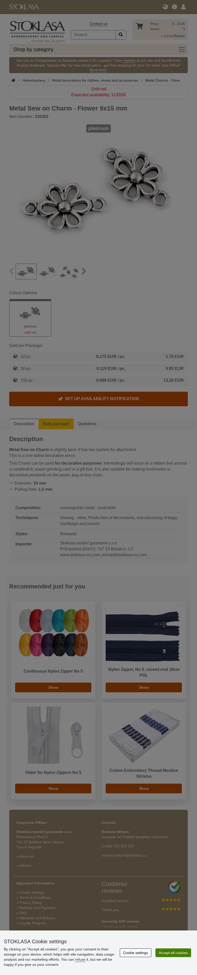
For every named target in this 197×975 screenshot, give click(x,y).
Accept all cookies (173, 953)
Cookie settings (135, 953)
